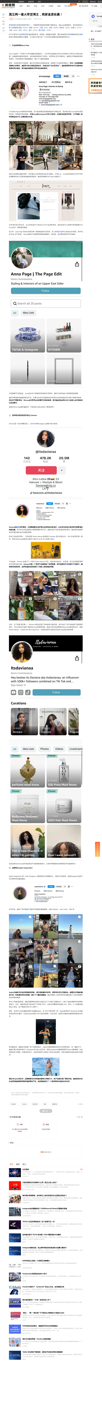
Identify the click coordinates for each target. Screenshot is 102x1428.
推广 (58, 66)
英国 (50, 28)
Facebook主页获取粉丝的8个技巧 (34, 1273)
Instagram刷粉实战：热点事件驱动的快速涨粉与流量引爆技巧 (44, 1247)
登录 (42, 1152)
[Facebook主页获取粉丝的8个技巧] (15, 1276)
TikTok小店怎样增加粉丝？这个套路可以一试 (38, 1221)
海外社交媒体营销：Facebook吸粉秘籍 (36, 1339)
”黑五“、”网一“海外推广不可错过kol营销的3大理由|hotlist (43, 1313)
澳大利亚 (42, 30)
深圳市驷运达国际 (27, 1267)
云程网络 (24, 1346)
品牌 (81, 34)
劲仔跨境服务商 (26, 1293)
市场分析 (13, 1104)
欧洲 (25, 34)
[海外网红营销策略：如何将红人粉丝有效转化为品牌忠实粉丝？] (15, 1198)
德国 (30, 28)
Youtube (24, 1104)
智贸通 (24, 1280)
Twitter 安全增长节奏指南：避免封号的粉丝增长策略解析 (42, 1352)
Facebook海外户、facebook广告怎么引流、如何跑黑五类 (43, 1287)
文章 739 (95, 21)
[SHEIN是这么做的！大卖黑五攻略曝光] (15, 1263)
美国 (20, 28)
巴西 (41, 28)
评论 (41, 398)
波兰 (30, 30)
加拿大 (73, 28)
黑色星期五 (13, 25)
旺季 (26, 25)
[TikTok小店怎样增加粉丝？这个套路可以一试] (15, 1224)
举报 (81, 1104)
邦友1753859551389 (28, 1189)
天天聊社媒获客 (26, 1215)
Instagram (17, 111)
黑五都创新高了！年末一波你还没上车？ (36, 1300)
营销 (69, 34)
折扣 (52, 539)
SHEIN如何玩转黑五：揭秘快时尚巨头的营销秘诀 (40, 1326)
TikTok (34, 424)
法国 (10, 30)
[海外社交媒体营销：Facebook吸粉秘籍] (15, 1342)
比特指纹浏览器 (26, 1228)
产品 (50, 66)
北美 (20, 34)
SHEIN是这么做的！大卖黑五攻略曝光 (36, 1260)
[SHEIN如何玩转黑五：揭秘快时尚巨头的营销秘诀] (15, 1329)
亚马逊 (60, 232)
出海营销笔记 (26, 1202)
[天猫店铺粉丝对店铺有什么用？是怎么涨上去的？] (15, 1185)
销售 (23, 25)
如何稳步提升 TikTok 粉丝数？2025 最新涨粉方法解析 (41, 1234)
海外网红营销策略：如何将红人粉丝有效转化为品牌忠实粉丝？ (44, 1195)
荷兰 (20, 30)
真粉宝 (24, 1241)
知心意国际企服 (26, 1333)
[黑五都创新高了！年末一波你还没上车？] (15, 1303)
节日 (17, 393)
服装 (34, 54)
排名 (81, 25)
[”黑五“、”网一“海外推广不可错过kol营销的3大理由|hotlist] (15, 1316)
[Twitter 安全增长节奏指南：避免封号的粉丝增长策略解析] (15, 1355)
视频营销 (54, 1104)
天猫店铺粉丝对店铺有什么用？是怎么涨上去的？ (39, 1182)
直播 (68, 564)
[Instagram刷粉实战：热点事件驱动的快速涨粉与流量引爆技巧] (15, 1250)
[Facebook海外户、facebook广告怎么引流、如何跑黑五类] (15, 1290)
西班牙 (62, 28)
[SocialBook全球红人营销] (93, 16)
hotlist (24, 1320)
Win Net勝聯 (25, 1307)
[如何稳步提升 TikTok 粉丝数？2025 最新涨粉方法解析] (15, 1237)
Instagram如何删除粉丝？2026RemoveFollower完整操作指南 (44, 1208)
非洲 (20, 424)
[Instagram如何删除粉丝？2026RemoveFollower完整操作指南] (15, 1211)
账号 (18, 527)
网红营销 (35, 1104)
